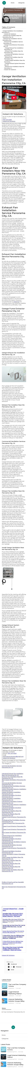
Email (12, 969)
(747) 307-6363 (7, 119)
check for (16, 301)
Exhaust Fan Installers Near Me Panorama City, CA (11, 811)
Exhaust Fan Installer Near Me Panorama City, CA (11, 861)
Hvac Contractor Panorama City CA (14, 1012)
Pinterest (18, 967)
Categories (21, 2)
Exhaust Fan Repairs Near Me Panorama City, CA (11, 814)
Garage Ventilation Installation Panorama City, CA (11, 793)
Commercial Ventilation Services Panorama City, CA (12, 766)
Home (12, 2)
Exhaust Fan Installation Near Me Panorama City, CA (12, 777)
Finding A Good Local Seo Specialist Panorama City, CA (13, 882)
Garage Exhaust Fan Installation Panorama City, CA (12, 836)
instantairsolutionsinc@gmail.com (13, 756)
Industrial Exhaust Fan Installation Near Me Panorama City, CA (12, 774)
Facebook (14, 964)
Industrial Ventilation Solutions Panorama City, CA (11, 796)
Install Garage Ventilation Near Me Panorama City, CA (12, 858)
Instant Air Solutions (10, 34)
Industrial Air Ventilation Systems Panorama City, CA (12, 802)
